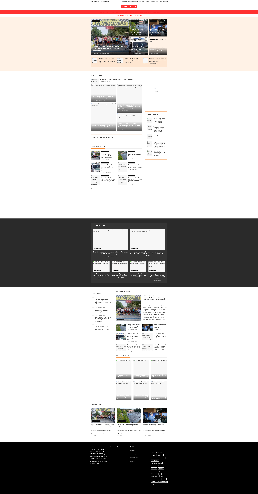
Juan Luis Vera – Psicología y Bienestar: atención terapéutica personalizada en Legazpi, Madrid (159, 128)
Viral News (130, 492)
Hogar (157, 1)
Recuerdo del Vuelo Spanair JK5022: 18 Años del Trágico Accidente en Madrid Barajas (135, 180)
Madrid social (156, 12)
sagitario (154, 479)
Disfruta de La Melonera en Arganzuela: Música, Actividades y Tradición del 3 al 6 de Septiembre (108, 155)
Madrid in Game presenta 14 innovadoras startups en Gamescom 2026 (160, 326)
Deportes (147, 1)
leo (160, 473)
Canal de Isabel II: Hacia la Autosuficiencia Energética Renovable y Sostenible (134, 154)
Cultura (136, 1)
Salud (160, 1)
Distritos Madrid (114, 12)
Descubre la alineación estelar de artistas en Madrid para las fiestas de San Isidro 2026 (157, 60)
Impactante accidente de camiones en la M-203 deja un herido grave (117, 79)
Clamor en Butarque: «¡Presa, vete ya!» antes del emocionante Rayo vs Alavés (135, 166)
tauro (164, 479)
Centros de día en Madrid (128, 1)
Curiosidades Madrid (145, 12)
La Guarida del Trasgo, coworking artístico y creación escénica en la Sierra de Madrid (159, 120)
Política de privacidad (135, 454)
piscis (161, 476)
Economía (152, 1)
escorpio (161, 468)
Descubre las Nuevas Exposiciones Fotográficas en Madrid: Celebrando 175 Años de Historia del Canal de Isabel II (147, 254)
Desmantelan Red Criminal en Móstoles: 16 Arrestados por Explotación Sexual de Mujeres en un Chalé (129, 125)
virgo (153, 484)
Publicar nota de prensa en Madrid (138, 465)
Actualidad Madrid (103, 12)
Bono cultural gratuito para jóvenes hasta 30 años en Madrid (120, 274)
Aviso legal (132, 450)
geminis (153, 471)
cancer (153, 455)
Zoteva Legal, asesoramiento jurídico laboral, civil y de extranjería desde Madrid (159, 153)
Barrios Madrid (124, 12)
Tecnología (165, 1)
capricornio (160, 455)
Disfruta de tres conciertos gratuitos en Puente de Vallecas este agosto (102, 97)
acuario (164, 450)
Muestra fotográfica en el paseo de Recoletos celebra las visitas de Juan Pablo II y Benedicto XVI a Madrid (107, 61)
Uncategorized (163, 481)
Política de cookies (134, 457)
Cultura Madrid (134, 12)
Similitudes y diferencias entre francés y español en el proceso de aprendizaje (138, 275)
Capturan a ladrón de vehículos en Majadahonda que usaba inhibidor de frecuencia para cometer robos (108, 167)
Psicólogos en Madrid (159, 135)
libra (164, 473)
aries (153, 452)
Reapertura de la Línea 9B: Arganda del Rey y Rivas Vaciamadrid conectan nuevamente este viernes (159, 144)
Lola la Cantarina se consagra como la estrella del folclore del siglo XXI (101, 275)
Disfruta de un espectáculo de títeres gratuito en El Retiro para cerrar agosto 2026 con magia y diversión (129, 106)
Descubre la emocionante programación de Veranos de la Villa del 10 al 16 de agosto (110, 253)
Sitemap (132, 446)
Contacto (132, 461)
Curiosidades (141, 1)
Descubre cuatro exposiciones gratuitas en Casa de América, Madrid (102, 126)
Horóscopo (154, 473)
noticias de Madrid (95, 463)
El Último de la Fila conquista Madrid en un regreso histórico (131, 59)
